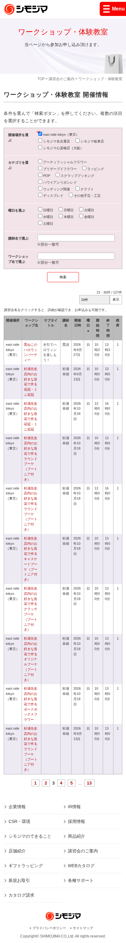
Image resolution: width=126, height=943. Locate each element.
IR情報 (74, 806)
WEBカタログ (81, 865)
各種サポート (81, 880)
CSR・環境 (19, 821)
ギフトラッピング (26, 865)
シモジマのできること (30, 836)
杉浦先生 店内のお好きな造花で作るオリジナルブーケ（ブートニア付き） (30, 659)
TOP (41, 79)
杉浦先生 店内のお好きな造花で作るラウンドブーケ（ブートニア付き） (30, 458)
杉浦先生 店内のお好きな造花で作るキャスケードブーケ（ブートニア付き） (32, 558)
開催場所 (13, 320)
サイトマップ (83, 928)
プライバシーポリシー (49, 928)
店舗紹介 (17, 850)
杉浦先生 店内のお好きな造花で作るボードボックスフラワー (32, 704)
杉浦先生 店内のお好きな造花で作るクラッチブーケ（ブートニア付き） (32, 608)
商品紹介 (76, 836)
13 (89, 783)
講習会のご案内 (61, 79)
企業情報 (17, 806)
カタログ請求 (21, 895)
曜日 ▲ (88, 325)
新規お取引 (19, 880)
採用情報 (76, 821)
